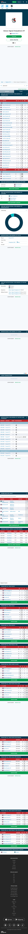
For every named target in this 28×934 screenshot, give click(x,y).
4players (17, 852)
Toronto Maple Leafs (14, 896)
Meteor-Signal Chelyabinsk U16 (15, 292)
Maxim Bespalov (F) (7, 616)
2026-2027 (2, 425)
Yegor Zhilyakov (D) (7, 655)
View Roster (9, 533)
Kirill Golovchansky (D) (6, 160)
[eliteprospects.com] (3, 2)
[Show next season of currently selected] (27, 86)
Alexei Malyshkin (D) (8, 653)
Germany (14, 867)
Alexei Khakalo (18, 186)
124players (5, 852)
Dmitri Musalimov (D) (6, 151)
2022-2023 (2, 432)
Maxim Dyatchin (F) (7, 592)
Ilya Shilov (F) (6, 597)
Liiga (14, 880)
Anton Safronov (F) (5, 147)
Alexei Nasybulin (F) (7, 651)
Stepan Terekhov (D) (6, 129)
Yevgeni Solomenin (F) (6, 156)
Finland (14, 865)
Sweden (14, 860)
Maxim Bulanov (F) (5, 118)
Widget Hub (14, 901)
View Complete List (14, 525)
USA (14, 863)
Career (14, 914)
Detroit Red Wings (14, 889)
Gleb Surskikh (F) (5, 111)
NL (14, 882)
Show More (14, 602)
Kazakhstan (20, 514)
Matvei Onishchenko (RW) (7, 127)
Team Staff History (14, 188)
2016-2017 (2, 444)
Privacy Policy (14, 906)
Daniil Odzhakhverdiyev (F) (7, 145)
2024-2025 (2, 429)
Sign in (19, 1)
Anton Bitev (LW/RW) (6, 136)
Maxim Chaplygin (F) (6, 131)
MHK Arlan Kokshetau (12, 505)
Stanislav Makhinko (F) (6, 109)
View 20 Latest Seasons (14, 544)
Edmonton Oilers (14, 891)
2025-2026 (2, 427)
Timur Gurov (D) (5, 167)
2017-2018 (2, 441)
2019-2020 (2, 439)
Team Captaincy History (14, 202)
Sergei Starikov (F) (7, 595)
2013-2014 (2, 453)
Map (19, 242)
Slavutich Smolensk (12, 508)
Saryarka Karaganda (12, 502)
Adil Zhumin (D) (7, 636)
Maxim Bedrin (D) (5, 140)
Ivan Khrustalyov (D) (6, 138)
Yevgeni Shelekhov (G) (7, 176)
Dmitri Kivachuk (19, 184)
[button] (14, 36)
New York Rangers (14, 893)
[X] (9, 925)
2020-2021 (2, 436)
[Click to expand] (27, 94)
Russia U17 (5, 102)
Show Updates (14, 39)
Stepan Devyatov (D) (6, 116)
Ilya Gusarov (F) (5, 504)
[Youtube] (18, 925)
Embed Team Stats (22, 89)
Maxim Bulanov (13, 198)
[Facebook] (5, 925)
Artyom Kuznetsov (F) (6, 142)
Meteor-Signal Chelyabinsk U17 (15, 289)
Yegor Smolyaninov (13, 196)
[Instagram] (14, 925)
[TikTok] (22, 925)
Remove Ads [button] (18, 46)
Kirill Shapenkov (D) (6, 107)
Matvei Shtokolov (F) (7, 634)
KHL (19, 511)
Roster (7, 91)
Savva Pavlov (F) (7, 770)
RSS (14, 911)
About (14, 903)
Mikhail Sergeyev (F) (7, 677)
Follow (14, 36)
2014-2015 (2, 448)
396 (15, 42)
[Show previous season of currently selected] (1, 86)
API (14, 910)
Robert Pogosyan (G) (6, 174)
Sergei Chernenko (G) (7, 178)
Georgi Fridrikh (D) (7, 649)
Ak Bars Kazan (12, 511)
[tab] (7, 91)
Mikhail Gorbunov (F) (6, 154)
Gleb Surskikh (12, 199)
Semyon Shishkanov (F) (6, 125)
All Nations (14, 868)
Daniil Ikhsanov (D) (6, 134)
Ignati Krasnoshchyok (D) (7, 122)
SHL (14, 877)
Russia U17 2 (15, 33)
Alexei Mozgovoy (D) (6, 149)
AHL (14, 879)
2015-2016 (2, 446)
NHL (14, 874)
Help (14, 905)
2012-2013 (2, 455)
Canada (14, 862)
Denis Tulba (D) (7, 658)
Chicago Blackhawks (14, 888)
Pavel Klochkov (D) (5, 162)
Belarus (19, 518)
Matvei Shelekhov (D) (6, 105)
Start (2, 82)
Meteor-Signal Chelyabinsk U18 (15, 293)
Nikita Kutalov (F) (7, 599)
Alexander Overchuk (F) (8, 638)
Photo (14, 908)
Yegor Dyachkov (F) (6, 158)
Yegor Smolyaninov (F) (6, 114)
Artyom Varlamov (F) (6, 120)
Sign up (14, 1)
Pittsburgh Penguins (14, 894)
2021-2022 (2, 434)
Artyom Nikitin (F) (5, 165)
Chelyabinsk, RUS (12, 242)
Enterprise (14, 913)
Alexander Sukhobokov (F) (9, 675)
